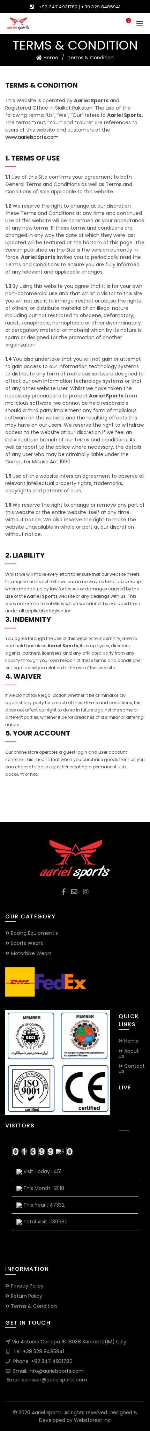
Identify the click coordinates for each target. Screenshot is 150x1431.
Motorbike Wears (31, 953)
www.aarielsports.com (32, 137)
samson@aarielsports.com (54, 1379)
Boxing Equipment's (34, 933)
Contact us (132, 1068)
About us (129, 1053)
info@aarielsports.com (56, 1370)
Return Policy (26, 1295)
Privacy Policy (27, 1285)
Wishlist (128, 20)
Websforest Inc (92, 1420)
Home (51, 57)
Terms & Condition (34, 1306)
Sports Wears (27, 943)
